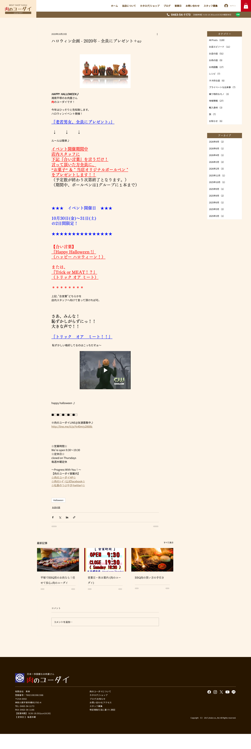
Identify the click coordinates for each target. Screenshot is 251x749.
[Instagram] (215, 655)
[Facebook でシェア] (52, 501)
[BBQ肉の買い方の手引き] (152, 543)
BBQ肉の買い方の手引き (149, 561)
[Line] (238, 14)
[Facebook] (209, 655)
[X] (221, 655)
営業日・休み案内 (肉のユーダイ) (104, 564)
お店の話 (56, 491)
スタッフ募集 (96, 668)
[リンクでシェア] (74, 501)
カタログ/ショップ (98, 658)
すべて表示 (168, 526)
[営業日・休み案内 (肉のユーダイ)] (105, 543)
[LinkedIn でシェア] (67, 501)
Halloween (58, 483)
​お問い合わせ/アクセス (101, 665)
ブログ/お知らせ (97, 661)
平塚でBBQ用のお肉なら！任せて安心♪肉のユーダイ (58, 564)
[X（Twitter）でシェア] (60, 501)
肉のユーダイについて (100, 654)
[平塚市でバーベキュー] (58, 543)
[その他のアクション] (157, 34)
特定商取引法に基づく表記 (102, 672)
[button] (246, 6)
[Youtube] (227, 655)
